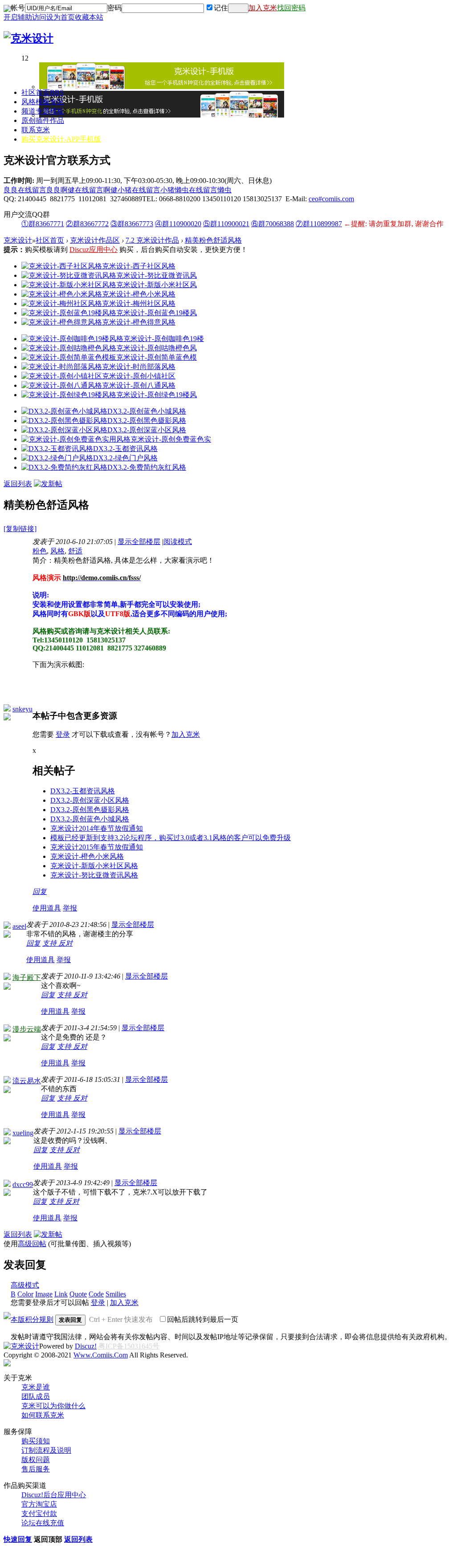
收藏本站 (89, 17)
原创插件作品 (42, 120)
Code (96, 1294)
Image (44, 1294)
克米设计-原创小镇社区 (138, 376)
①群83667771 (42, 224)
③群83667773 (131, 224)
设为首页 (60, 17)
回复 (40, 891)
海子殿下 (26, 977)
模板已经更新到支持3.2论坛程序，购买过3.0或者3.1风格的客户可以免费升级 (170, 837)
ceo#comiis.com (331, 199)
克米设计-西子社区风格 (138, 266)
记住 (221, 8)
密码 (114, 8)
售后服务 (35, 1469)
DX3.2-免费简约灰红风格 (146, 467)
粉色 (40, 551)
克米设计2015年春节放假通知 (96, 847)
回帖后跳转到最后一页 (202, 1319)
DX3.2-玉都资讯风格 (125, 448)
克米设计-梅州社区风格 (138, 303)
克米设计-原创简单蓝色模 (156, 357)
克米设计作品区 (95, 240)
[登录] (238, 8)
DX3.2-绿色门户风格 (125, 458)
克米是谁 (35, 1387)
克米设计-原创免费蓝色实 (170, 439)
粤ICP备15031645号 (128, 1346)
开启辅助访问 (25, 17)
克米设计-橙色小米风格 (138, 294)
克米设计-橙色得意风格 (138, 322)
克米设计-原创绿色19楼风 (156, 394)
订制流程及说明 (46, 1450)
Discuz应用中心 (93, 249)
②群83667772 (87, 224)
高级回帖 (32, 1243)
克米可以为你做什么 (53, 1406)
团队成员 (35, 1396)
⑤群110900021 (226, 224)
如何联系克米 (42, 1415)
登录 (63, 734)
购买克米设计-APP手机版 (61, 139)
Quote (78, 1294)
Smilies (116, 1294)
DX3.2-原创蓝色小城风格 (146, 411)
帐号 (18, 8)
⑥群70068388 (272, 224)
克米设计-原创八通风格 (138, 385)
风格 (57, 551)
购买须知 (35, 1441)
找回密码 (291, 8)
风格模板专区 (42, 102)
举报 (70, 908)
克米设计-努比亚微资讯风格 (94, 875)
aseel (19, 926)
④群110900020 (178, 224)
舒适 (75, 551)
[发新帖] (48, 484)
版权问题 (35, 1459)
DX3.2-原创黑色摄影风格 (146, 420)
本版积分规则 (32, 1319)
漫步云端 (26, 1029)
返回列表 (18, 484)
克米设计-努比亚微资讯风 (156, 275)
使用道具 (47, 908)
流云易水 (26, 1081)
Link (61, 1294)
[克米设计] (28, 38)
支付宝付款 (39, 1513)
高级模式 (25, 1285)
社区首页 (42, 92)
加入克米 (262, 8)
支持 (50, 943)
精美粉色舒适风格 (213, 240)
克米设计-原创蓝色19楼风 (156, 313)
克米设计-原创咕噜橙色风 (156, 348)
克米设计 (18, 240)
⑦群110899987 (319, 224)
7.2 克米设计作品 (152, 240)
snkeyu (22, 709)
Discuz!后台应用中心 (53, 1495)
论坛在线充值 (42, 1523)
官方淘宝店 (39, 1504)
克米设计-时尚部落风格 (138, 366)
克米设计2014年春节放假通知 (96, 828)
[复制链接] (20, 528)
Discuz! (86, 1346)
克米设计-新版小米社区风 (156, 284)
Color (25, 1294)
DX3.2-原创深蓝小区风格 (146, 430)
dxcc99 (22, 1184)
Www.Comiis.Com (100, 1355)
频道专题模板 (42, 111)
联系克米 (35, 130)
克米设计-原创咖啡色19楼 (163, 338)
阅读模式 (177, 541)
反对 (65, 943)
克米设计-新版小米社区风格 (94, 865)
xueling (22, 1133)
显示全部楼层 (139, 541)
